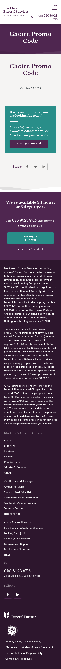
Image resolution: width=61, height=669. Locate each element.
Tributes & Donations (16, 467)
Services (9, 451)
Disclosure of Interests (17, 549)
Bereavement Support (17, 544)
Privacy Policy (13, 641)
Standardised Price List (17, 492)
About (7, 440)
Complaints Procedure (18, 658)
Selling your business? (17, 538)
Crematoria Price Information (21, 497)
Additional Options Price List (20, 503)
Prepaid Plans (12, 462)
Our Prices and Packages (19, 481)
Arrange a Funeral (28, 143)
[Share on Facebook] (27, 166)
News (7, 554)
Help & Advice (12, 513)
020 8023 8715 (34, 131)
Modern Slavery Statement (37, 647)
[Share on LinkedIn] (44, 166)
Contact (8, 472)
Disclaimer (11, 647)
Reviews (9, 456)
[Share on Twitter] (35, 166)
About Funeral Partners (17, 522)
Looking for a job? (14, 533)
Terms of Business (14, 508)
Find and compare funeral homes (23, 528)
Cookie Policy (33, 641)
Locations (9, 445)
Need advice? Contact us (30, 249)
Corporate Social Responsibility (23, 653)
